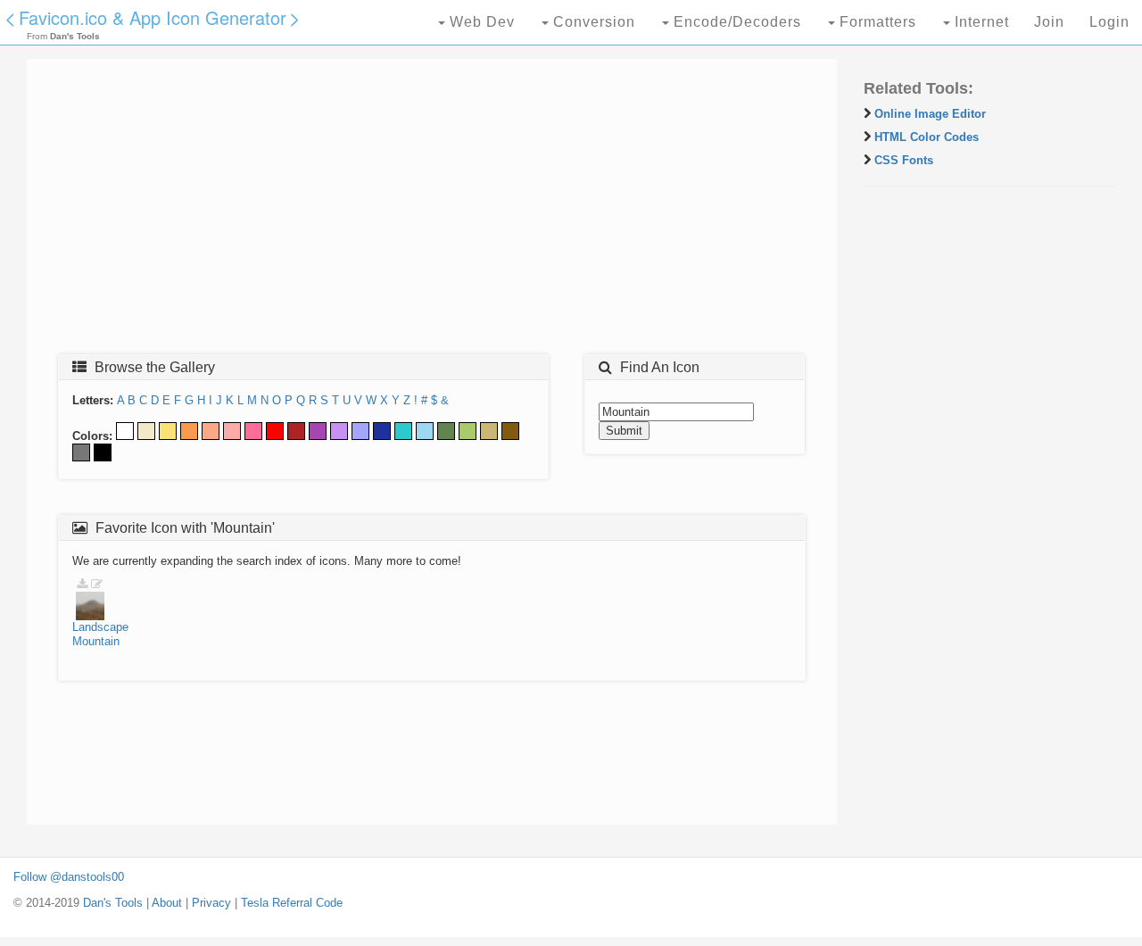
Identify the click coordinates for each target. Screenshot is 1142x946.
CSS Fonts (903, 160)
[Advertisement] (431, 211)
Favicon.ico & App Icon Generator (152, 17)
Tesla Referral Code (292, 902)
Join (1049, 21)
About (167, 902)
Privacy (211, 902)
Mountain (96, 641)
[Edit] (97, 584)
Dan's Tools (113, 902)
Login (1109, 21)
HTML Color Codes (926, 137)
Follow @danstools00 (68, 877)
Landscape (100, 627)
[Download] (82, 584)
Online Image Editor (930, 113)
